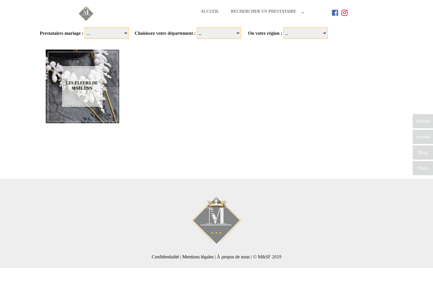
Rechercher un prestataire (263, 11)
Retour (423, 121)
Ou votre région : (265, 33)
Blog (422, 152)
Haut (422, 167)
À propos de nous (233, 256)
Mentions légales (198, 256)
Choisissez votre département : (165, 33)
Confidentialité (165, 256)
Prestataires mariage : (61, 33)
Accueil (210, 11)
